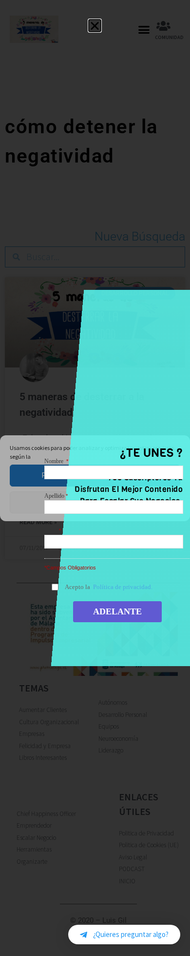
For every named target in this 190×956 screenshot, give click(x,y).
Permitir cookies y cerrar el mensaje (95, 475)
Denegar (95, 502)
